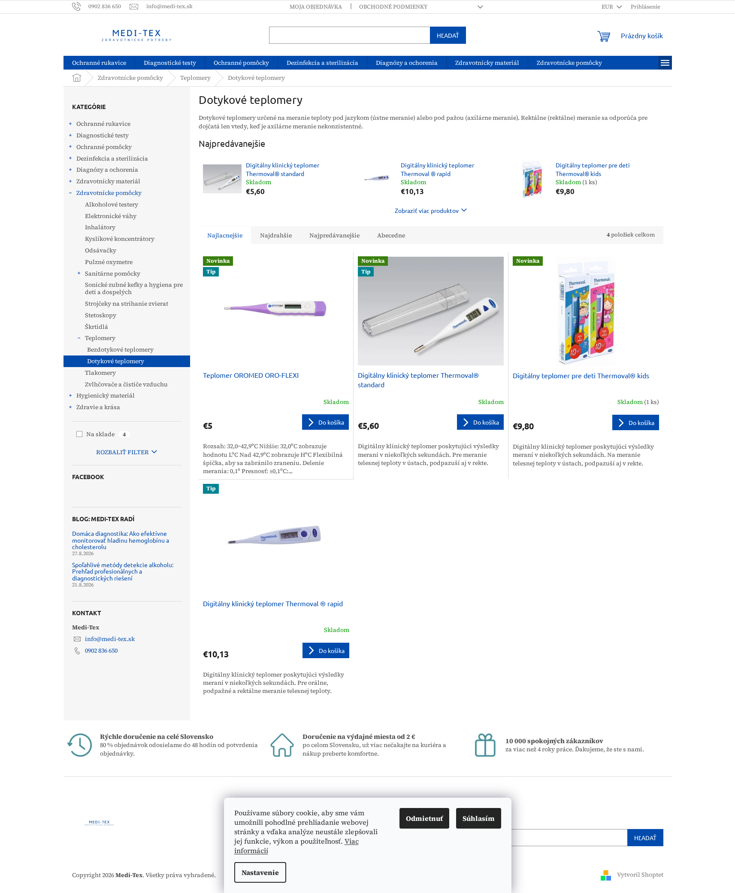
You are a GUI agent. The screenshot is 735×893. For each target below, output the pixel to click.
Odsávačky (100, 250)
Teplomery (100, 338)
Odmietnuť (424, 818)
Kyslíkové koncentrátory (119, 238)
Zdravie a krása (98, 407)
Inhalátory (100, 227)
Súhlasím (479, 818)
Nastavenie (260, 872)
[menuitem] (99, 63)
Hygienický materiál (105, 395)
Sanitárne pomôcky (112, 273)
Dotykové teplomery (115, 361)
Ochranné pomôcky (104, 147)
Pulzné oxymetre (109, 262)
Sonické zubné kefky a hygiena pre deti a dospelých (134, 288)
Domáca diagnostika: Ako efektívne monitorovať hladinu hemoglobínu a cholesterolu (120, 540)
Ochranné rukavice (103, 123)
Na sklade (106, 434)
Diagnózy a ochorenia (107, 169)
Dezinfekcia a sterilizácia (112, 158)
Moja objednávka (316, 6)
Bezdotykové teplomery (120, 349)
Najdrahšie (276, 235)
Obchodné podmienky (393, 6)
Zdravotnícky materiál (108, 181)
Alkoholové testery (111, 204)
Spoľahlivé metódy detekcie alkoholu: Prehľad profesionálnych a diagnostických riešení (122, 571)
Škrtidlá (96, 326)
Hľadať (448, 35)
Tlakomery (100, 372)
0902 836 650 (101, 650)
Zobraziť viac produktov (427, 210)
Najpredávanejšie (334, 235)
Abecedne (391, 235)
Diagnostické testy (102, 135)
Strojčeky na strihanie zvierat (126, 303)
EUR (608, 6)
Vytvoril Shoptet (640, 875)
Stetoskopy (100, 315)
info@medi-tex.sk (110, 639)
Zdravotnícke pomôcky (109, 192)
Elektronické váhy (110, 216)
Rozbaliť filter (122, 452)
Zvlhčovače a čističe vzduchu (126, 384)
